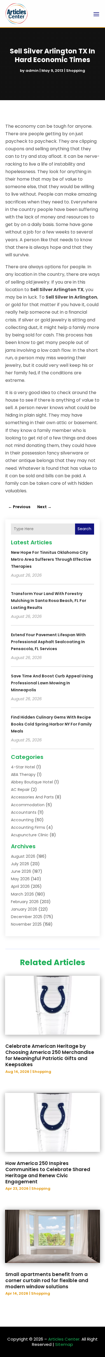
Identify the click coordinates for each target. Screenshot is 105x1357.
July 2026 (20, 864)
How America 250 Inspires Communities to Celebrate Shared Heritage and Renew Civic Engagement (47, 1172)
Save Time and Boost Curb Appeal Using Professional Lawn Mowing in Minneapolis (52, 683)
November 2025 (26, 924)
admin (32, 70)
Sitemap (64, 1344)
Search (84, 529)
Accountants (23, 812)
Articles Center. (64, 1339)
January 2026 (24, 909)
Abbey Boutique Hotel (32, 782)
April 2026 (20, 886)
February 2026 (25, 901)
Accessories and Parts (32, 797)
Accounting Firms (28, 827)
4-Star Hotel (23, 767)
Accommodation (28, 805)
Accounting (22, 820)
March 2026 (22, 894)
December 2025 (26, 917)
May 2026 (20, 879)
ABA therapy (23, 774)
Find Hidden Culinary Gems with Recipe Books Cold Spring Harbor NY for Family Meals (51, 724)
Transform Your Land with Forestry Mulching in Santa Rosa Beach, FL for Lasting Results (48, 600)
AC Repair (20, 789)
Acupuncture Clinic (29, 835)
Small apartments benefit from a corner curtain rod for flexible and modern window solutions (46, 1280)
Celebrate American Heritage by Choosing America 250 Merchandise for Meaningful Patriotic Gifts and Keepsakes (49, 1055)
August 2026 (23, 856)
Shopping (75, 70)
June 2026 (21, 871)
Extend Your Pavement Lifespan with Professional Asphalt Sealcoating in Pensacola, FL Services (48, 642)
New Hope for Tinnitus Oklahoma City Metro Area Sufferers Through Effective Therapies (51, 559)
